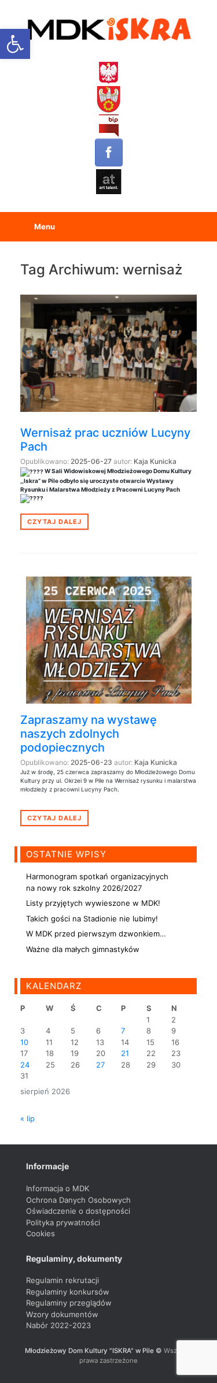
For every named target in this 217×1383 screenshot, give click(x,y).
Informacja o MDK (57, 1188)
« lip (27, 1118)
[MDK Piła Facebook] (109, 152)
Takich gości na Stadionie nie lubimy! (92, 918)
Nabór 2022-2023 (58, 1325)
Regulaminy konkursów (67, 1291)
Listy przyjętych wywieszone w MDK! (93, 903)
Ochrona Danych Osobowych (78, 1199)
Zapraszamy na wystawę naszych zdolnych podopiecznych (88, 733)
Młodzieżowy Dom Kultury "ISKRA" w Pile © (94, 1351)
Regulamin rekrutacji (62, 1280)
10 (24, 1042)
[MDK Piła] (108, 30)
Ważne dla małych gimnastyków (82, 949)
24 (25, 1064)
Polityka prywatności (63, 1222)
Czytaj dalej (54, 522)
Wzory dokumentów (62, 1314)
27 (100, 1064)
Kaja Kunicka (155, 461)
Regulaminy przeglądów (69, 1302)
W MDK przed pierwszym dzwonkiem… (96, 933)
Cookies (40, 1233)
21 (125, 1053)
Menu (44, 226)
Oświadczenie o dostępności (78, 1210)
